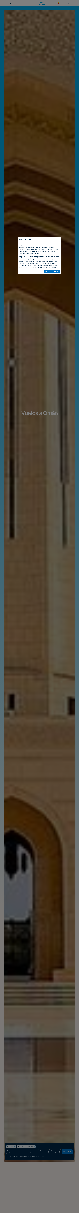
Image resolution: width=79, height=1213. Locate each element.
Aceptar (56, 271)
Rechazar (47, 271)
